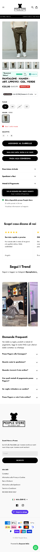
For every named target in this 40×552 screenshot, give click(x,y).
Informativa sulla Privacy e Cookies (13, 477)
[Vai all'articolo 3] (20, 65)
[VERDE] (5, 118)
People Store (22, 538)
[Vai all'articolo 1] (5, 65)
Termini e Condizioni (9, 488)
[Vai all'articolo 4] (28, 65)
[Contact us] (35, 547)
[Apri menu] (3, 7)
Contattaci (5, 474)
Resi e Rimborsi (7, 481)
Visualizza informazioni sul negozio (16, 206)
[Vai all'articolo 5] (36, 65)
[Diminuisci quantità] (3, 135)
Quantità (5, 132)
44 (12, 106)
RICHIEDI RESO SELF (9, 492)
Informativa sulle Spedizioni (11, 485)
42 (5, 106)
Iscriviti (20, 460)
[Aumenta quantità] (11, 135)
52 (27, 106)
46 (19, 106)
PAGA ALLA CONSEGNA (20, 158)
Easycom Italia (24, 544)
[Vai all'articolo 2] (13, 65)
